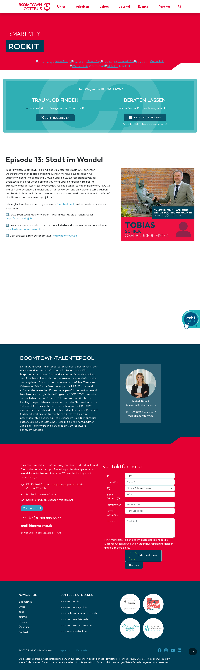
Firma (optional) (112, 513)
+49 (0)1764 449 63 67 (44, 518)
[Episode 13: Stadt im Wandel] (157, 204)
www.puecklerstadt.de (73, 631)
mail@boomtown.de (65, 235)
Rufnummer (114, 504)
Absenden (134, 565)
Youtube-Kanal (65, 204)
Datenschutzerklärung (117, 543)
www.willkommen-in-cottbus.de (78, 613)
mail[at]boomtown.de (141, 416)
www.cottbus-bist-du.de (74, 619)
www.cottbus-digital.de (73, 607)
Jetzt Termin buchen (147, 117)
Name (112, 482)
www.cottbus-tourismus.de (76, 625)
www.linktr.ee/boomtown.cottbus (26, 229)
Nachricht (112, 521)
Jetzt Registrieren (57, 117)
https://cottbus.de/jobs (19, 218)
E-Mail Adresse (113, 496)
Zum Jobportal (32, 508)
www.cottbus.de (69, 601)
